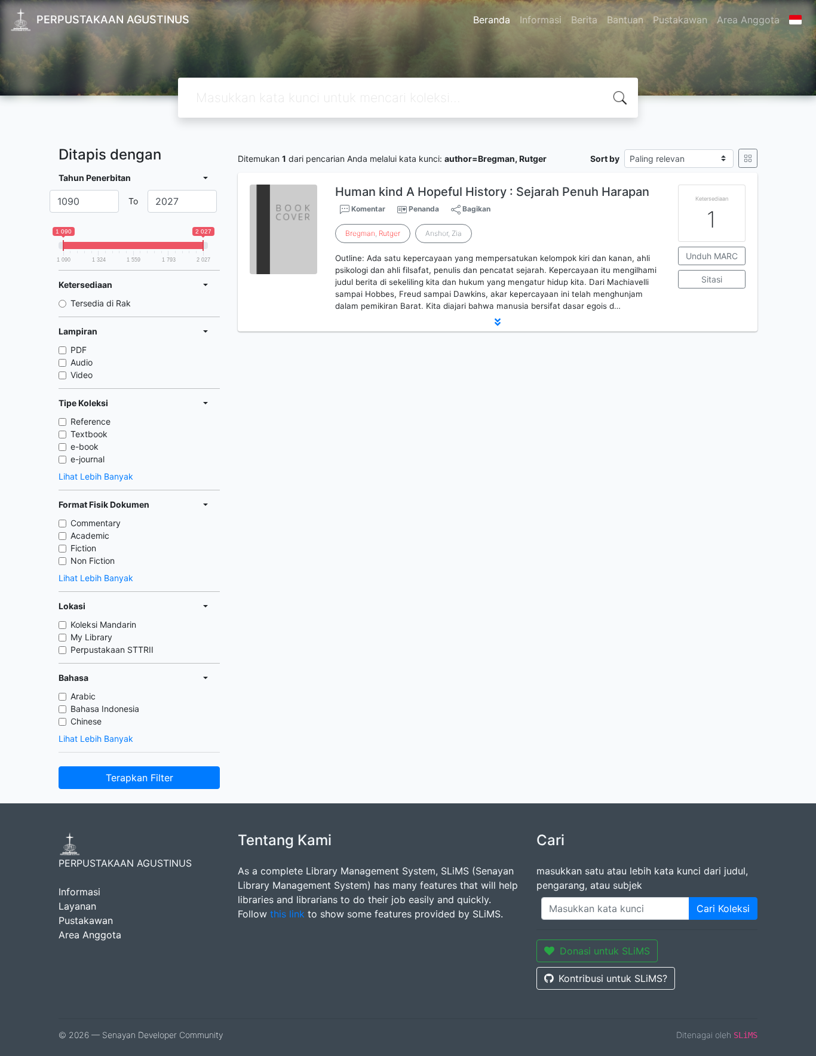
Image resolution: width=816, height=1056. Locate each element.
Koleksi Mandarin (103, 624)
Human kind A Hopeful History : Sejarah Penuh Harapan (492, 192)
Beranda (491, 20)
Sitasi (711, 279)
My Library (91, 637)
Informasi (541, 20)
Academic (89, 535)
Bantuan (625, 20)
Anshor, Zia (443, 233)
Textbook (89, 434)
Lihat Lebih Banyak (96, 476)
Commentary (95, 523)
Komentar (367, 208)
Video (81, 375)
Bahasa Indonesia (104, 709)
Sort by (604, 159)
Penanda (424, 208)
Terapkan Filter (139, 778)
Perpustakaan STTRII (112, 649)
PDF (78, 350)
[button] (497, 321)
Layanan (77, 906)
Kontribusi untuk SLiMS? (613, 978)
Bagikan (475, 208)
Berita (584, 20)
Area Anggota (748, 20)
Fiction (83, 548)
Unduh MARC (712, 256)
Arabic (83, 696)
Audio (81, 362)
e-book (84, 446)
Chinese (86, 721)
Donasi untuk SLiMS (605, 951)
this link (287, 914)
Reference (90, 421)
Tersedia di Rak (100, 303)
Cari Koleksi (723, 908)
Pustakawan (680, 20)
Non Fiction (92, 560)
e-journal (87, 459)
